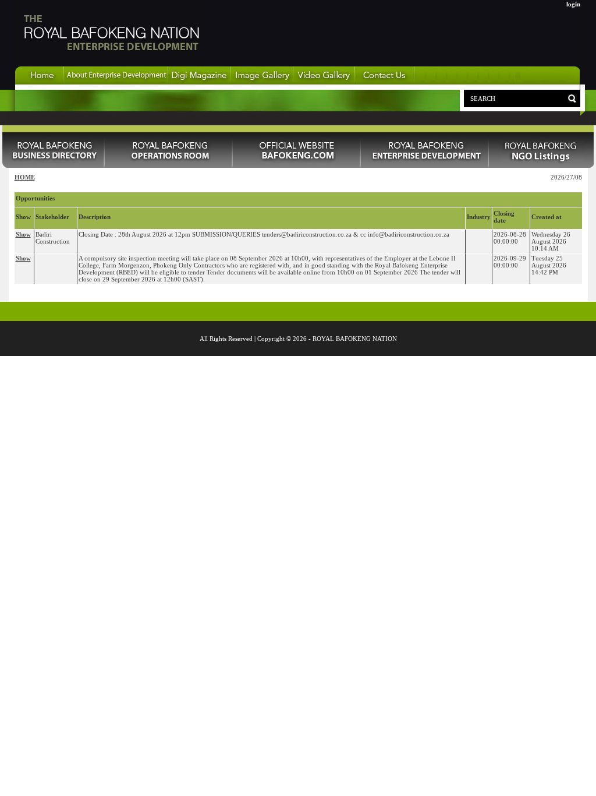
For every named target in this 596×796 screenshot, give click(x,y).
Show (23, 234)
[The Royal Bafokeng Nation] (110, 63)
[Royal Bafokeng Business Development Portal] (425, 165)
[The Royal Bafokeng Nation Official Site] (297, 165)
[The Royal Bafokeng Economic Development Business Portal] (39, 82)
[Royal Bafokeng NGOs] (541, 165)
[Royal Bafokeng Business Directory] (53, 165)
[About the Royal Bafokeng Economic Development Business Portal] (116, 82)
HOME (25, 177)
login (573, 4)
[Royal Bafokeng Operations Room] (169, 165)
